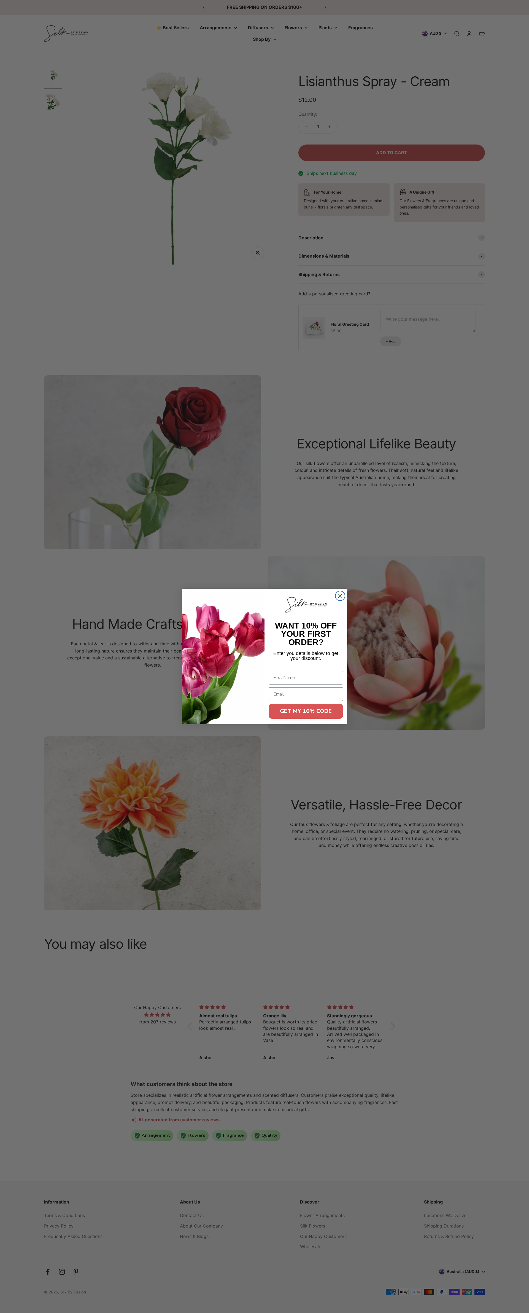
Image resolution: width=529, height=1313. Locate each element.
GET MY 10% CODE (306, 711)
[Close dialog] (340, 596)
